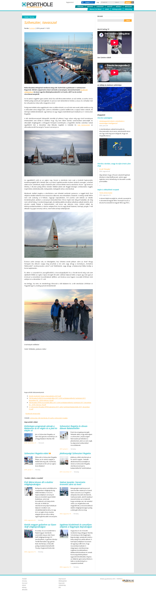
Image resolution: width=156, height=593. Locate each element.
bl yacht (51, 418)
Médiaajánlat (63, 581)
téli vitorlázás (43, 418)
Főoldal (80, 6)
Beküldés (128, 6)
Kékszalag (128, 9)
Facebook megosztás (32, 413)
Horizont (100, 6)
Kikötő (109, 6)
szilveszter (34, 418)
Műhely (118, 6)
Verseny (90, 6)
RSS (60, 587)
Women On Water (96, 9)
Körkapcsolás (116, 9)
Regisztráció (70, 2)
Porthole (37, 5)
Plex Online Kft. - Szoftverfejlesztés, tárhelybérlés (128, 581)
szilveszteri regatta (60, 418)
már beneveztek (84, 125)
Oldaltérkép (62, 585)
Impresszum (62, 579)
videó (107, 9)
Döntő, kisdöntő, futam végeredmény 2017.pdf (45, 396)
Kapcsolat (62, 583)
